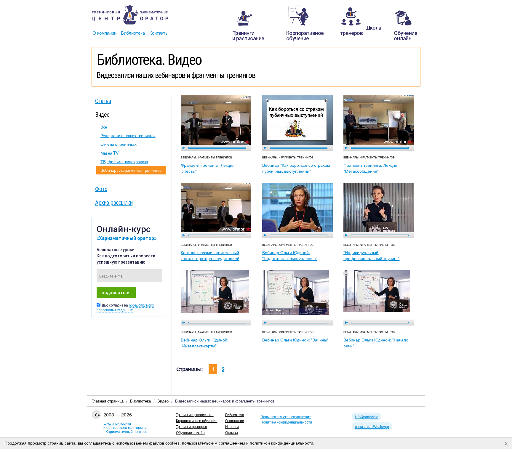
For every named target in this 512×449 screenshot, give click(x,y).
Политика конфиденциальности (286, 421)
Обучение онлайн (190, 432)
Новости (232, 426)
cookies (172, 443)
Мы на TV (109, 153)
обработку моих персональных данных (125, 307)
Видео (102, 114)
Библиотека (133, 33)
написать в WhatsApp (372, 426)
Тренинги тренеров (191, 426)
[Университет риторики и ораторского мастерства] (130, 14)
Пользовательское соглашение (285, 416)
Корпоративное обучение (196, 420)
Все (103, 127)
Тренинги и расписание (195, 414)
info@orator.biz (366, 416)
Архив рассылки (113, 202)
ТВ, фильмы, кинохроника (124, 161)
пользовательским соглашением (213, 443)
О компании (104, 33)
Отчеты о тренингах (118, 144)
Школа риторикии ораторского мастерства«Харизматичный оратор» (125, 427)
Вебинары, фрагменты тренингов (130, 170)
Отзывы (231, 432)
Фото (101, 189)
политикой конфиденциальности (281, 443)
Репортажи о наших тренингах (128, 135)
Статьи (103, 101)
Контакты (159, 33)
